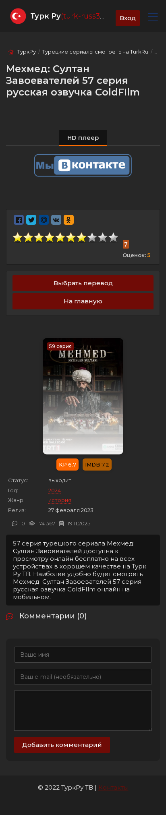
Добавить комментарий (62, 745)
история (59, 500)
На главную (83, 301)
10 (113, 237)
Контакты (113, 787)
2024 (54, 490)
